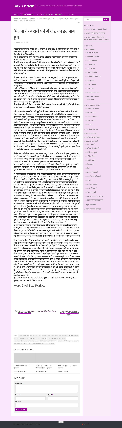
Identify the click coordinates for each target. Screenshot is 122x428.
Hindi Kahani (59, 14)
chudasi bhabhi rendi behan (22, 341)
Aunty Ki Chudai (92, 53)
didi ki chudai (43, 341)
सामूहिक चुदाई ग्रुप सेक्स (95, 196)
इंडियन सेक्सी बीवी (93, 148)
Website (18, 402)
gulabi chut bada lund (38, 344)
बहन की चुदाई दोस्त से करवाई (95, 33)
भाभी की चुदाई (91, 188)
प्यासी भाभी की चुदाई (94, 176)
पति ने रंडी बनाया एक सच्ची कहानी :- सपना (44, 366)
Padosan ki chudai (93, 92)
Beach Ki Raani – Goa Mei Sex (96, 29)
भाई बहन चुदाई (92, 184)
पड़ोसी (89, 180)
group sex (90, 81)
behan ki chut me (24, 335)
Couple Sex (91, 69)
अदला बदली (91, 145)
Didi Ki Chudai (92, 72)
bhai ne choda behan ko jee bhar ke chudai (54, 335)
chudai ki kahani (41, 338)
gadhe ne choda (74, 341)
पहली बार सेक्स (91, 205)
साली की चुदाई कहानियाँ (95, 200)
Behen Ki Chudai (93, 108)
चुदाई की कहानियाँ (26, 14)
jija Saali (91, 99)
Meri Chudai (91, 112)
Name (17, 395)
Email (50, 395)
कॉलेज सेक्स (91, 156)
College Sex (91, 65)
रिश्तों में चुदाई (91, 192)
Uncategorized (91, 133)
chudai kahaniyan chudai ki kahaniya (24, 338)
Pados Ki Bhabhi (92, 116)
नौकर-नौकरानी (29, 21)
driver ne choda (62, 341)
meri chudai (91, 84)
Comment (19, 383)
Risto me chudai (93, 96)
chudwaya (35, 341)
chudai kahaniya (73, 335)
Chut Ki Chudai (92, 61)
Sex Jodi (90, 124)
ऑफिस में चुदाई (58, 19)
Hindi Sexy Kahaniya (44, 14)
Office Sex (90, 88)
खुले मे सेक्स (69, 19)
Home (16, 14)
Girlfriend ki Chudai (94, 76)
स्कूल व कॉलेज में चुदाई (93, 209)
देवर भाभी (90, 164)
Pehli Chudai (30, 19)
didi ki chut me (53, 341)
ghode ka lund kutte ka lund (22, 344)
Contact (71, 14)
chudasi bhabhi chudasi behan (56, 338)
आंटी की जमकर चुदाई (44, 19)
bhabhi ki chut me (35, 335)
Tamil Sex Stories (92, 129)
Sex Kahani (24, 6)
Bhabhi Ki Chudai (93, 57)
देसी (88, 168)
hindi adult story (50, 344)
